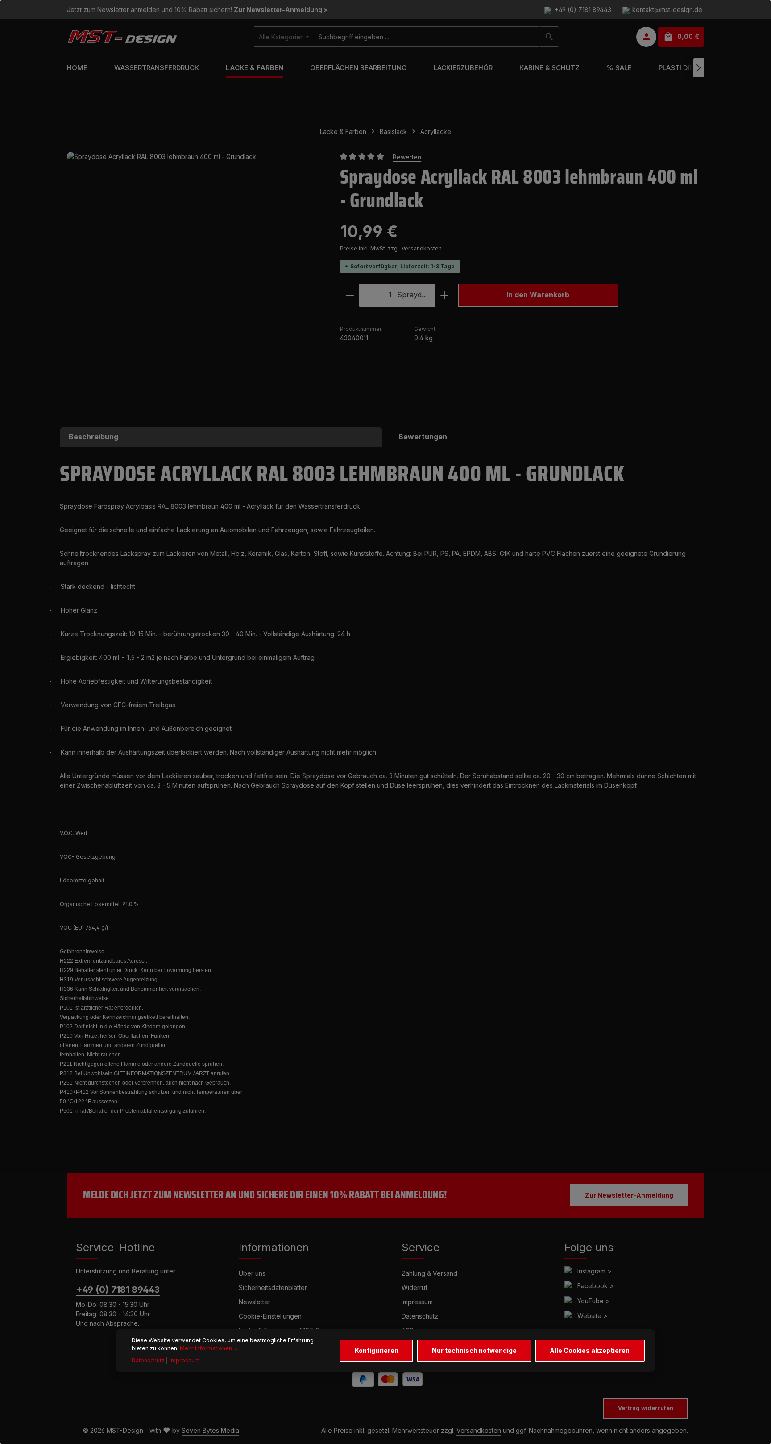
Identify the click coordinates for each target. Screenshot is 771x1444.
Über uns (252, 1273)
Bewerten (407, 157)
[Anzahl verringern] (349, 295)
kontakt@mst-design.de (667, 9)
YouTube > (593, 1301)
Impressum (417, 1302)
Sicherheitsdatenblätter (273, 1287)
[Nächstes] (698, 67)
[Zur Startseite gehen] (122, 36)
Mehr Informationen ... (208, 1348)
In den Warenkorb (537, 295)
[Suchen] (549, 36)
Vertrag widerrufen (645, 1408)
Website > (592, 1315)
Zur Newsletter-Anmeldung (629, 1195)
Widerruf (414, 1287)
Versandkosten (478, 1430)
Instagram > (594, 1271)
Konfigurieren (376, 1350)
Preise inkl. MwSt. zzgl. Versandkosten (391, 248)
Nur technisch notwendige (474, 1350)
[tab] (221, 437)
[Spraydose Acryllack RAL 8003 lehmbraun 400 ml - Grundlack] (194, 279)
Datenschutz (420, 1316)
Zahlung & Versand (429, 1273)
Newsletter (254, 1302)
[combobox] (426, 36)
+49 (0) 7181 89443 (583, 9)
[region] (194, 279)
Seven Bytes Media (210, 1430)
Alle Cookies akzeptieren (590, 1350)
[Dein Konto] (646, 37)
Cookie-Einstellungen (270, 1316)
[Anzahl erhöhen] (444, 295)
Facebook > (595, 1286)
